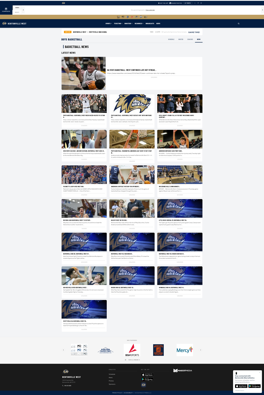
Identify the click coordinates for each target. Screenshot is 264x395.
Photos (111, 381)
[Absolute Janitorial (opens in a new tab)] (158, 350)
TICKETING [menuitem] (117, 23)
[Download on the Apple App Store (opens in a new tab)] (155, 375)
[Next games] (262, 10)
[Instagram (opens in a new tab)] (201, 3)
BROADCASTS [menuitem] (150, 23)
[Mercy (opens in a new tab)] (184, 350)
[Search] (238, 23)
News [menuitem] (198, 39)
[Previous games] (23, 10)
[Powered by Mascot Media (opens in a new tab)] (182, 370)
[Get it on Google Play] (254, 386)
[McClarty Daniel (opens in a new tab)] (79, 350)
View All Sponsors (133, 359)
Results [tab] (17, 12)
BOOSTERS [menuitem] (128, 23)
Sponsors (112, 384)
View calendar (150, 10)
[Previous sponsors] (63, 350)
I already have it (239, 390)
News (111, 377)
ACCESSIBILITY (128, 393)
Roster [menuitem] (181, 39)
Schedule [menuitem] (171, 39)
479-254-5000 (67, 385)
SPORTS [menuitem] (108, 23)
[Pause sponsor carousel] (125, 360)
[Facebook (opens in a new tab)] (198, 3)
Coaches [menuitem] (190, 39)
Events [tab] (17, 7)
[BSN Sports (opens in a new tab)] (132, 350)
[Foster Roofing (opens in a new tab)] (105, 350)
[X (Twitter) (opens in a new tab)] (194, 3)
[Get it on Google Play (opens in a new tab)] (147, 379)
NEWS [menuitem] (158, 23)
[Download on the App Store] (241, 386)
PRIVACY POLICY (117, 393)
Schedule (112, 374)
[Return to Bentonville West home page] (65, 372)
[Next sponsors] (201, 350)
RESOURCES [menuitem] (138, 23)
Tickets (188, 3)
